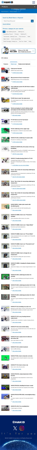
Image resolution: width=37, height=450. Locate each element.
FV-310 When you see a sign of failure (20, 165)
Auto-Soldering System (11, 31)
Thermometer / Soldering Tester (10, 36)
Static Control (6, 39)
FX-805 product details (17, 103)
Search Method (7, 24)
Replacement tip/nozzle (24, 64)
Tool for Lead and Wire (16, 39)
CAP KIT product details (17, 153)
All (4, 31)
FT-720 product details (17, 123)
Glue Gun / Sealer (23, 41)
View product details (16, 210)
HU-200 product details (17, 93)
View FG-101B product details (18, 188)
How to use (14, 64)
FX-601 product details (17, 132)
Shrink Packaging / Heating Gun (10, 41)
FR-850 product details (17, 72)
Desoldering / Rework (8, 34)
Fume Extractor (22, 36)
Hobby (30, 41)
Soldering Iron (21, 31)
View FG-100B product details (18, 200)
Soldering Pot (23, 34)
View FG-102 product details (18, 176)
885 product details (16, 115)
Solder (28, 36)
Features (6, 64)
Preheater (17, 34)
